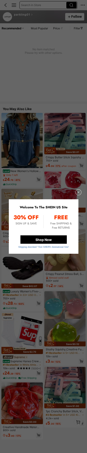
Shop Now (43, 240)
